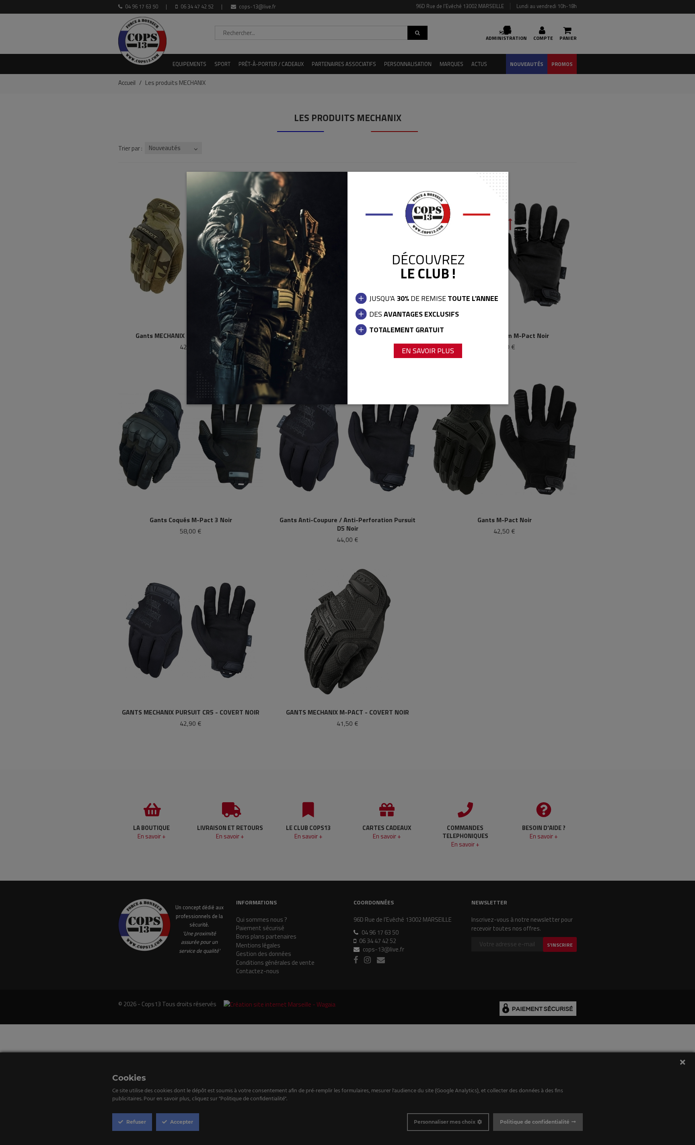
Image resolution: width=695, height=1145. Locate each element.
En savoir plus (428, 350)
